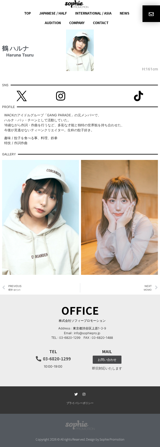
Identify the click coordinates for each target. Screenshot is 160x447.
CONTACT (101, 22)
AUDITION (53, 22)
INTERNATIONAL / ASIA (93, 13)
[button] (80, 403)
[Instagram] (84, 394)
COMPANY (77, 22)
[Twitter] (76, 394)
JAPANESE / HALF (53, 13)
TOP (27, 13)
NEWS (124, 13)
